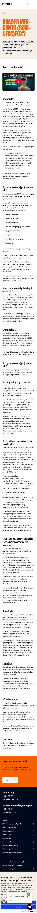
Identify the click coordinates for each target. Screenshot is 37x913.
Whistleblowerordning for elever (12, 852)
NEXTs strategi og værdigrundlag (12, 824)
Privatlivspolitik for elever (10, 845)
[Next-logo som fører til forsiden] (7, 4)
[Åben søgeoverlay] (28, 4)
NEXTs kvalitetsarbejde (9, 827)
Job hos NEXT (6, 835)
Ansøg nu (9, 780)
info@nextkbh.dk (10, 812)
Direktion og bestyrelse (9, 831)
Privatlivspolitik (7, 842)
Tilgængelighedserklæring (10, 849)
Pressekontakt (6, 838)
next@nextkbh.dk (10, 800)
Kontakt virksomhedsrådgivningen (12, 865)
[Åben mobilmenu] (33, 4)
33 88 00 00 (7, 796)
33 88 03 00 (7, 809)
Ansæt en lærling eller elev (10, 869)
